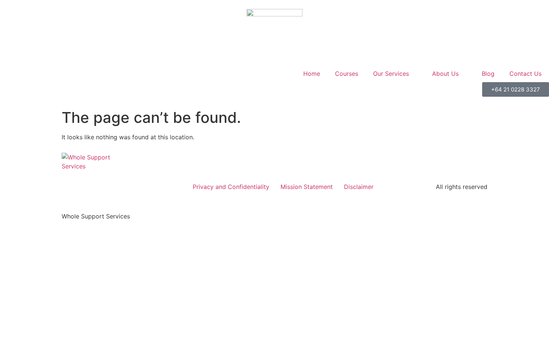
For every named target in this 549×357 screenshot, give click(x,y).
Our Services (391, 73)
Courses (346, 73)
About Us (445, 73)
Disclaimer (358, 186)
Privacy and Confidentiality (231, 186)
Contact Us (525, 73)
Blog (488, 73)
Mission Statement (306, 186)
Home (311, 73)
